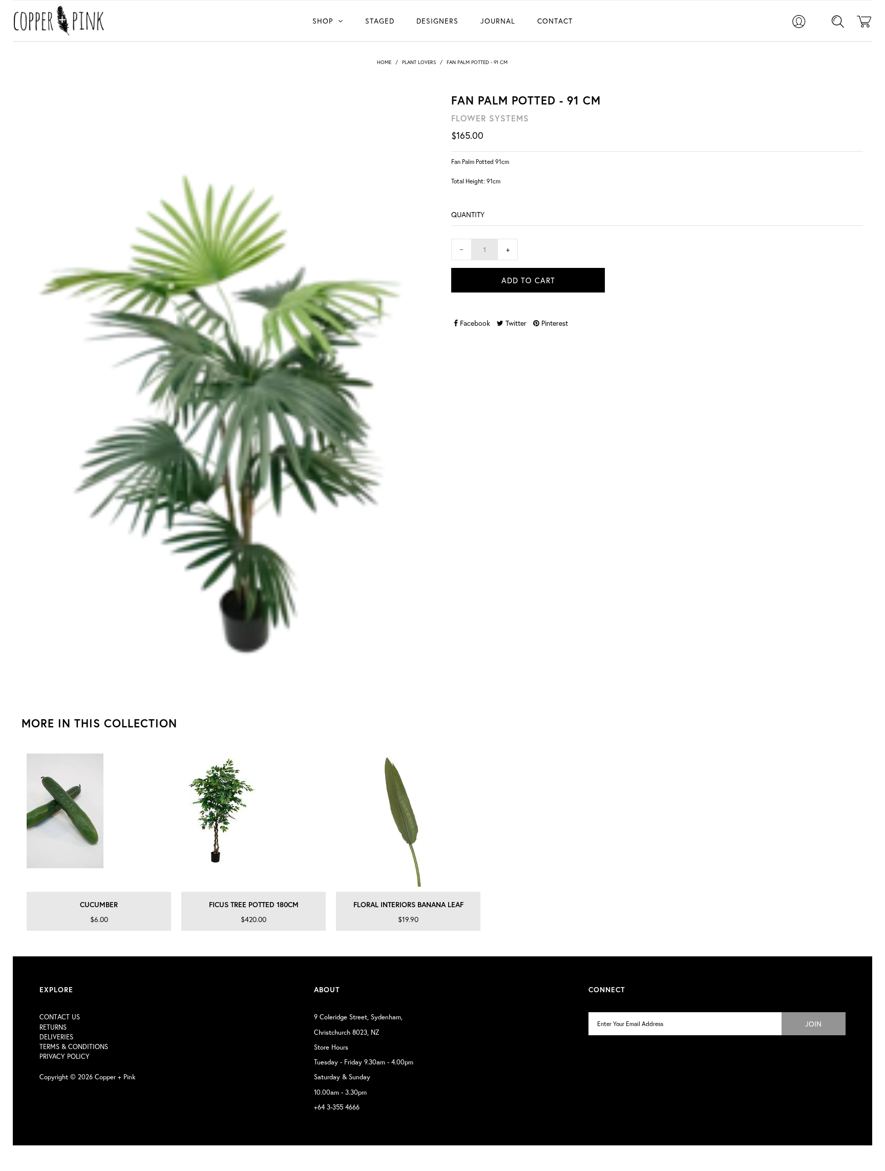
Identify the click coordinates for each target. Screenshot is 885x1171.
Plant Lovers (419, 62)
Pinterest (553, 323)
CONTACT (555, 21)
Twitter (514, 323)
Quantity (467, 214)
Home (384, 62)
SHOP (322, 21)
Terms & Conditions (73, 1046)
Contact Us (59, 1017)
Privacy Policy (64, 1056)
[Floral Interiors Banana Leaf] (408, 820)
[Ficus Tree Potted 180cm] (253, 820)
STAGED (379, 21)
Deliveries (56, 1037)
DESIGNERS (437, 21)
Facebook (474, 323)
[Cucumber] (99, 820)
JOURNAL (497, 21)
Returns (53, 1027)
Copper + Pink (115, 1077)
